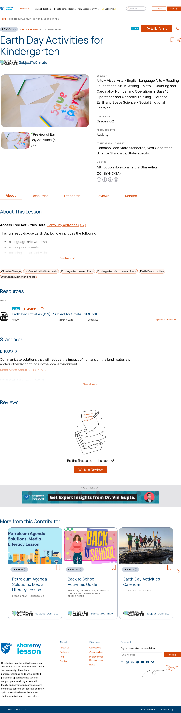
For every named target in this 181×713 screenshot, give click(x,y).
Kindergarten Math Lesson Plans (116, 271)
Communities (96, 652)
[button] (179, 572)
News (92, 664)
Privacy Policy (167, 709)
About (11, 195)
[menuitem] (15, 140)
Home (3, 19)
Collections (95, 647)
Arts (100, 80)
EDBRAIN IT (33, 308)
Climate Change (11, 271)
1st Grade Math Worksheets (41, 271)
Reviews (102, 196)
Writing (133, 85)
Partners (64, 652)
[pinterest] (137, 662)
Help (62, 656)
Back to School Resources (65, 9)
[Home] (7, 8)
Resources (40, 196)
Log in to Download (164, 319)
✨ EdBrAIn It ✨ (109, 9)
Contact (64, 661)
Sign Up (173, 8)
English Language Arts (144, 80)
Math (147, 85)
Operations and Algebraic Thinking (124, 96)
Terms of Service (147, 709)
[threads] (147, 662)
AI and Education (43, 9)
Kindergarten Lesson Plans (77, 271)
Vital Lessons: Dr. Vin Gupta (89, 9)
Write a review (29, 29)
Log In (159, 8)
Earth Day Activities (152, 271)
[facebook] (122, 662)
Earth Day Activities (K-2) (66, 225)
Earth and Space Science (116, 102)
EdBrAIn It (159, 28)
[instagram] (127, 662)
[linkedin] (132, 662)
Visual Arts (115, 80)
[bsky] (152, 662)
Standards (72, 196)
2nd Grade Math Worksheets (18, 276)
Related (131, 196)
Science (161, 96)
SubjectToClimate (33, 62)
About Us (64, 647)
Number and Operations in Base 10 (142, 91)
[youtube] (142, 662)
